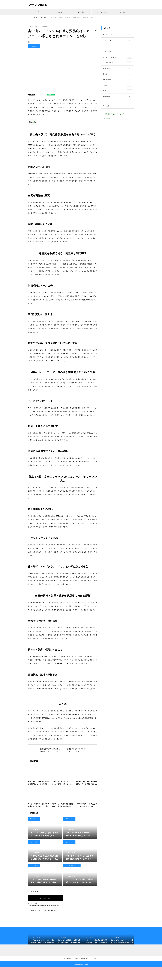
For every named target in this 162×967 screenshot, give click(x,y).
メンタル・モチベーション (72, 865)
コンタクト (123, 12)
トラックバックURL (32, 903)
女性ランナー (69, 818)
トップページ (39, 12)
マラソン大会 (34, 46)
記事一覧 (59, 12)
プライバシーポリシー (102, 12)
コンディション (34, 818)
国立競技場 (107, 118)
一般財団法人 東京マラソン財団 (113, 114)
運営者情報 (81, 12)
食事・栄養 (34, 842)
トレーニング (69, 842)
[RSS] (29, 964)
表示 (34, 122)
